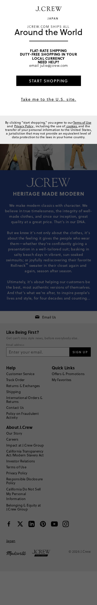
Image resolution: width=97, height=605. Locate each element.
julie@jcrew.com (54, 65)
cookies (72, 126)
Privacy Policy (23, 126)
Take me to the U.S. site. (48, 99)
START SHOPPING (48, 81)
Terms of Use (82, 122)
